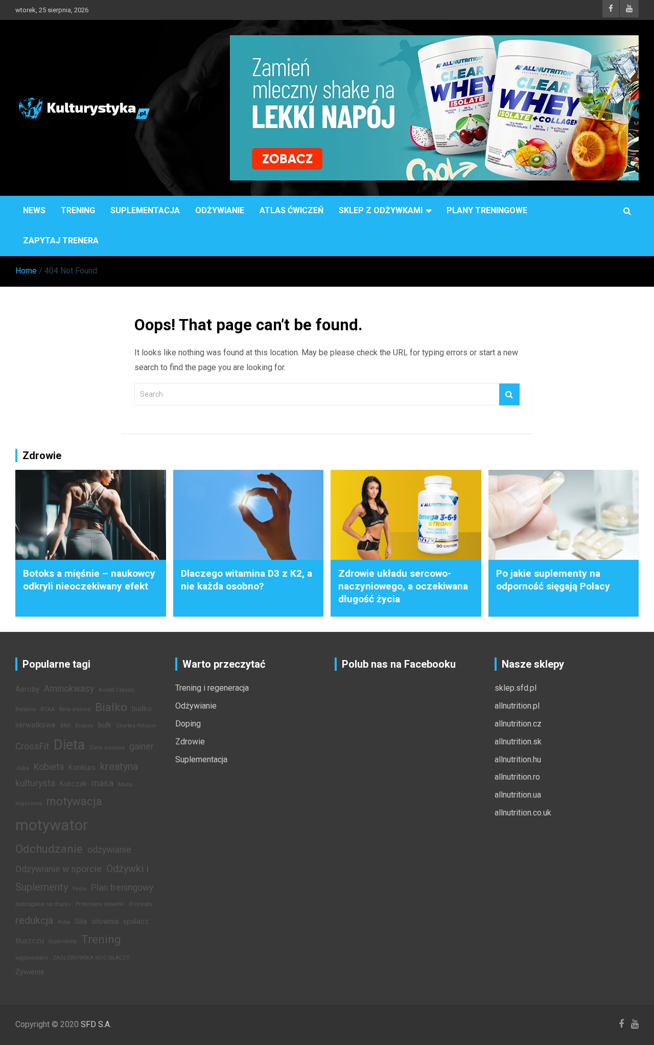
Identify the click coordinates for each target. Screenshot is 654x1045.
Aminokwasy (69, 689)
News (34, 210)
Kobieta (49, 767)
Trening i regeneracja (212, 688)
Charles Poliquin (136, 725)
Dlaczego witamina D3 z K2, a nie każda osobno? (246, 579)
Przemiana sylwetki (100, 904)
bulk (104, 725)
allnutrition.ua (518, 795)
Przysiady (141, 904)
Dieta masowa (107, 747)
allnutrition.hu (518, 759)
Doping (188, 724)
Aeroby (27, 689)
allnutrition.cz (518, 724)
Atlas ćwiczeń (291, 210)
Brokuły (84, 725)
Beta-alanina (74, 709)
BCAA (47, 709)
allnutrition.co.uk (523, 812)
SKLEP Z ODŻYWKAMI (381, 210)
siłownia (105, 921)
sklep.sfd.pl (515, 688)
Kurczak (73, 784)
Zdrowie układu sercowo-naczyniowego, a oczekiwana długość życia (403, 585)
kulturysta (35, 783)
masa (102, 783)
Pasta (79, 888)
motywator (51, 825)
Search (509, 394)
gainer (141, 746)
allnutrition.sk (518, 741)
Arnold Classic (116, 690)
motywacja (74, 801)
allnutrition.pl (517, 706)
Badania (25, 709)
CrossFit (32, 746)
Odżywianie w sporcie (58, 869)
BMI (65, 725)
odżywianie (109, 850)
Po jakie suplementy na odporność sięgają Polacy (553, 579)
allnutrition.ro (517, 777)
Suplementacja (145, 210)
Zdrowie (190, 741)
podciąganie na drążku (43, 904)
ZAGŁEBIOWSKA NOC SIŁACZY (91, 958)
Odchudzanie (49, 848)
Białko (111, 707)
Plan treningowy (122, 887)
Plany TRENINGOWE (487, 210)
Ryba (64, 922)
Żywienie (29, 972)
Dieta (69, 745)
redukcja (34, 920)
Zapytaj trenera (61, 240)
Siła (81, 921)
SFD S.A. (96, 1024)
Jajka (22, 768)
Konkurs (82, 767)
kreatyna (119, 766)
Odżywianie (219, 210)
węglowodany (31, 958)
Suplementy (63, 941)
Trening (78, 210)
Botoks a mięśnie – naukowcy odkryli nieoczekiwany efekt (89, 579)
